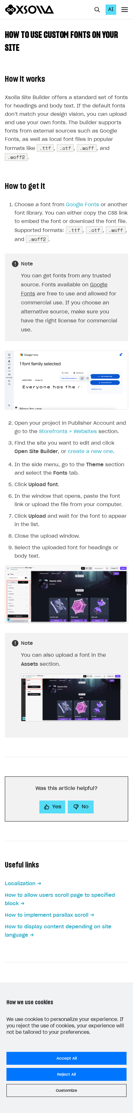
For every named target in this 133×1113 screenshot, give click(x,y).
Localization (20, 883)
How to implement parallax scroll (46, 915)
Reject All (66, 1074)
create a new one (90, 451)
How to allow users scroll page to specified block (60, 899)
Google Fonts (82, 204)
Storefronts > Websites (68, 431)
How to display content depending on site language (58, 931)
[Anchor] (23, 46)
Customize (66, 1090)
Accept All (66, 1058)
